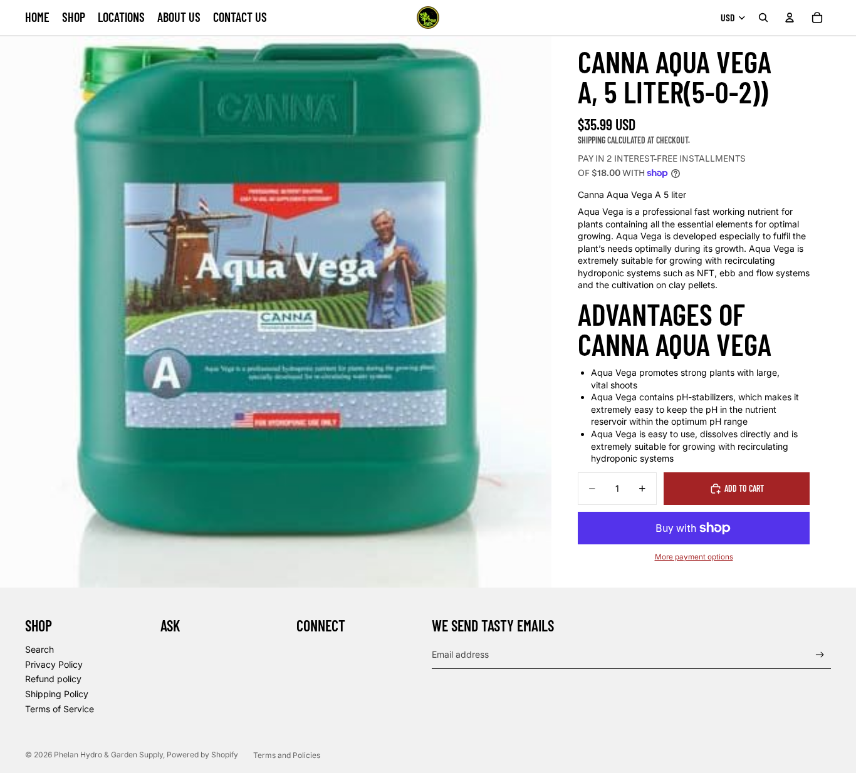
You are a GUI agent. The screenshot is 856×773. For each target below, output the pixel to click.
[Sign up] (820, 655)
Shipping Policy (56, 693)
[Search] (763, 17)
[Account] (789, 17)
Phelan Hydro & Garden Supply (108, 754)
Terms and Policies (286, 755)
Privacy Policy (54, 664)
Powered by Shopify (202, 754)
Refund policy (53, 678)
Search (39, 649)
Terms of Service (59, 708)
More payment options (694, 557)
